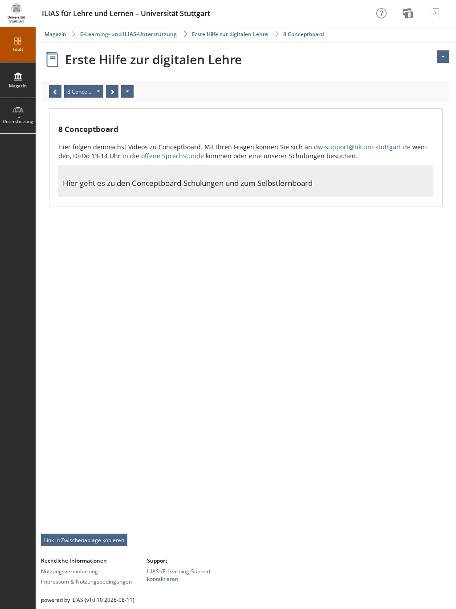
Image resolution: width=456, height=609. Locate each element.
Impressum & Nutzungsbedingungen (86, 581)
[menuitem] (409, 13)
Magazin (55, 34)
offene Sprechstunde (172, 156)
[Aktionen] (127, 91)
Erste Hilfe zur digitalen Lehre (230, 34)
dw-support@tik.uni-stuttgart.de (362, 147)
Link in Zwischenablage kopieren (84, 540)
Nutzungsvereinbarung (69, 571)
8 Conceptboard (303, 34)
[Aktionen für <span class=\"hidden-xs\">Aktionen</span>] (443, 56)
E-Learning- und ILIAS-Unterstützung (128, 34)
